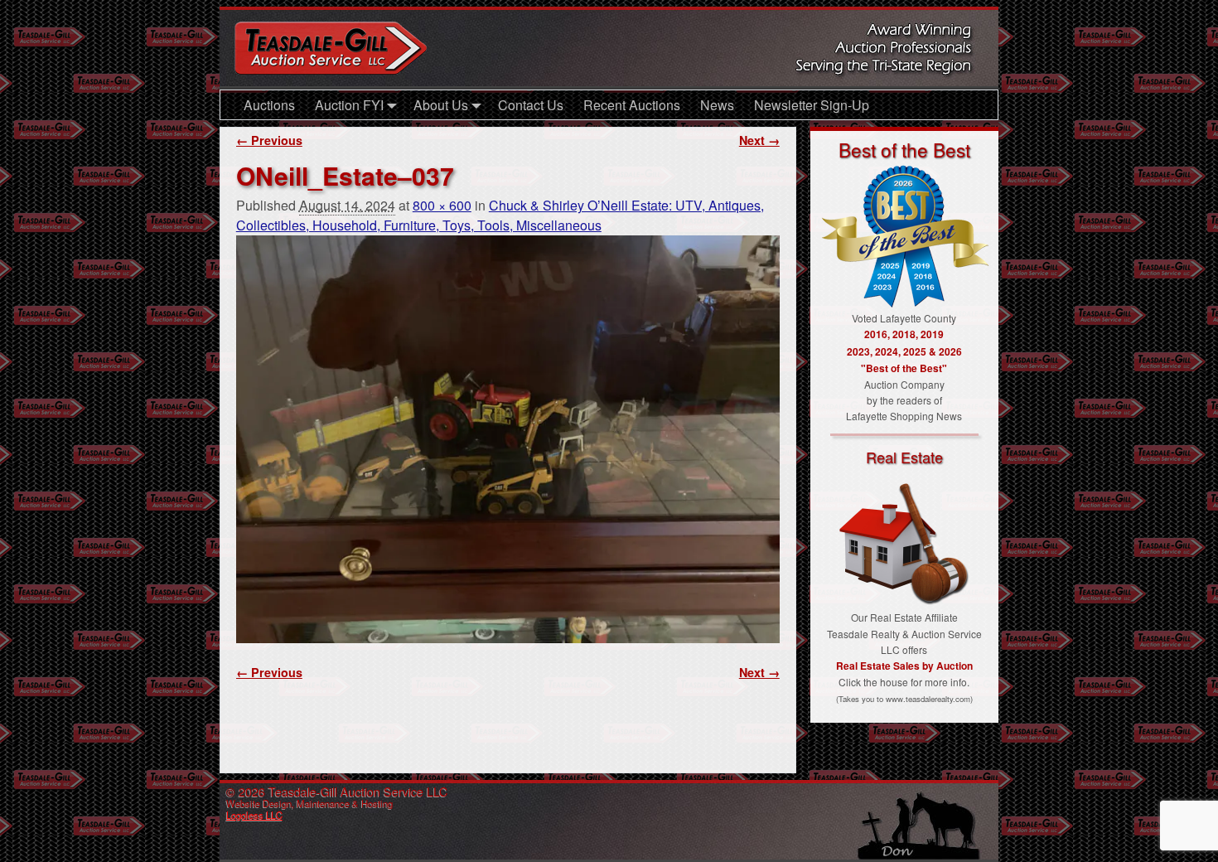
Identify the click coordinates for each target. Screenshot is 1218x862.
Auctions (269, 104)
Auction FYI (349, 104)
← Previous (269, 140)
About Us (440, 104)
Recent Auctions (631, 104)
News (717, 104)
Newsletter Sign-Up (811, 104)
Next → (759, 140)
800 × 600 (442, 205)
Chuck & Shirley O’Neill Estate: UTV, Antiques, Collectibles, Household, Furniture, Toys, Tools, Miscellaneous (500, 215)
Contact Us (530, 104)
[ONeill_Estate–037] (508, 439)
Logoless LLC (254, 814)
